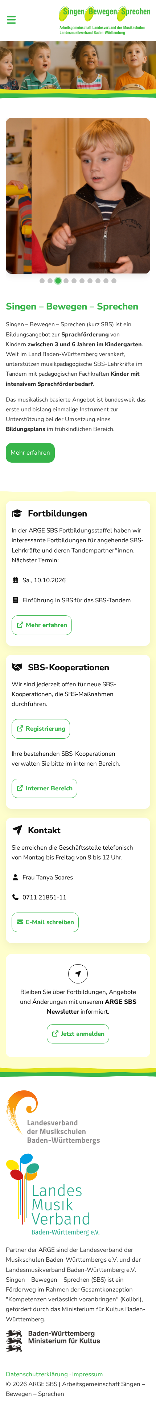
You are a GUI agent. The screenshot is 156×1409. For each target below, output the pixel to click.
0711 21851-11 (44, 897)
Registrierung (44, 729)
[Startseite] (104, 20)
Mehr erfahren (30, 452)
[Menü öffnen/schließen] (11, 20)
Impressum (87, 1374)
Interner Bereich (48, 788)
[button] (42, 280)
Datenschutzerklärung (37, 1374)
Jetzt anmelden (81, 1034)
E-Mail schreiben (49, 922)
